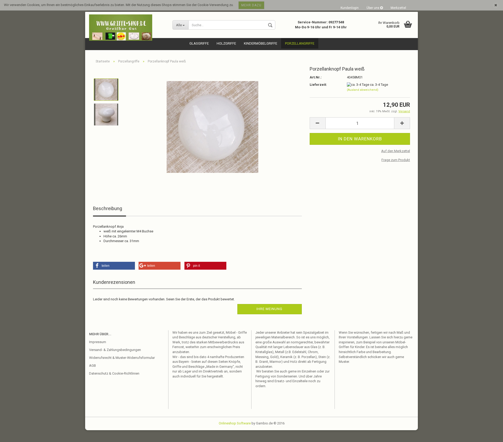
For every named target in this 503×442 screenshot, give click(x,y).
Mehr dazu (251, 5)
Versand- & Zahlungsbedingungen (115, 350)
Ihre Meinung (269, 309)
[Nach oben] (488, 434)
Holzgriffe (226, 43)
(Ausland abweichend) (362, 90)
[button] (114, 266)
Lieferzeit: (318, 85)
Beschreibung (107, 208)
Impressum (97, 342)
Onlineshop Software (235, 423)
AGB (92, 366)
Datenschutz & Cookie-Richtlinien (114, 373)
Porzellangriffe (299, 43)
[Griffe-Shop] (127, 27)
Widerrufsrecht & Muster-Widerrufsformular (122, 358)
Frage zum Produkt (395, 160)
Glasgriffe (199, 43)
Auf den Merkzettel (395, 151)
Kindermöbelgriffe (260, 43)
